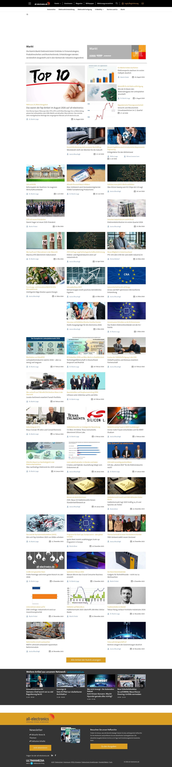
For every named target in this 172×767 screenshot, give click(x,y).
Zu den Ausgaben (108, 746)
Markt (123, 9)
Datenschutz (59, 762)
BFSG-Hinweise (76, 762)
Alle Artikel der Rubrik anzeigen (86, 659)
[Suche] (117, 3)
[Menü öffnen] (30, 3)
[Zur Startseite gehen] (42, 3)
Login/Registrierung (132, 3)
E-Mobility (98, 9)
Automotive (51, 9)
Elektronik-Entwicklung (67, 9)
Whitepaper (90, 3)
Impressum (67, 762)
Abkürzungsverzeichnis (105, 3)
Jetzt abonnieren (40, 747)
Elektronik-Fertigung (85, 9)
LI (52, 755)
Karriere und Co (112, 9)
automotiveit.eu (75, 671)
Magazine (79, 3)
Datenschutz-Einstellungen (90, 762)
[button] (30, 686)
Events (57, 3)
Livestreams (68, 3)
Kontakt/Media (103, 762)
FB (55, 755)
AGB (52, 762)
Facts (110, 762)
